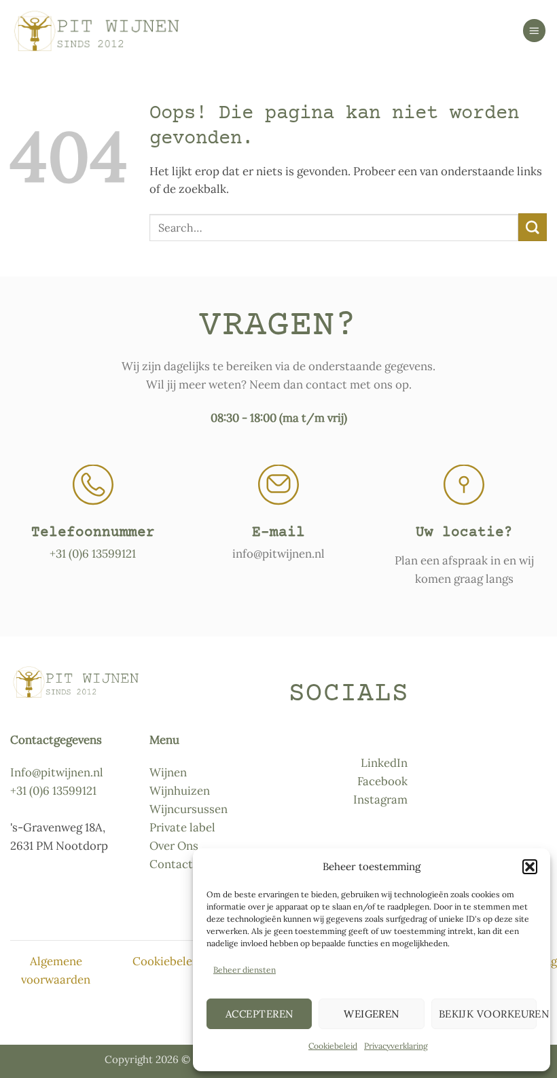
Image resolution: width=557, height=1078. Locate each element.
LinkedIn (384, 762)
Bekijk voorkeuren (488, 1013)
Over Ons (173, 845)
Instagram (380, 799)
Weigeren (371, 1013)
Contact (171, 864)
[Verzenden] (532, 227)
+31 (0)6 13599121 (93, 553)
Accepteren (259, 1013)
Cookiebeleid (332, 1046)
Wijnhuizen (179, 790)
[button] (530, 867)
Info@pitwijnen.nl (56, 772)
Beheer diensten (244, 970)
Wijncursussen (188, 809)
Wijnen (168, 772)
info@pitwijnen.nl (278, 553)
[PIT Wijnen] (95, 31)
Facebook (382, 781)
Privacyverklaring (396, 1046)
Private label (182, 827)
